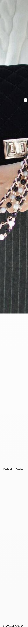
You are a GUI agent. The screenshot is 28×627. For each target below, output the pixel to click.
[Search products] (25, 100)
